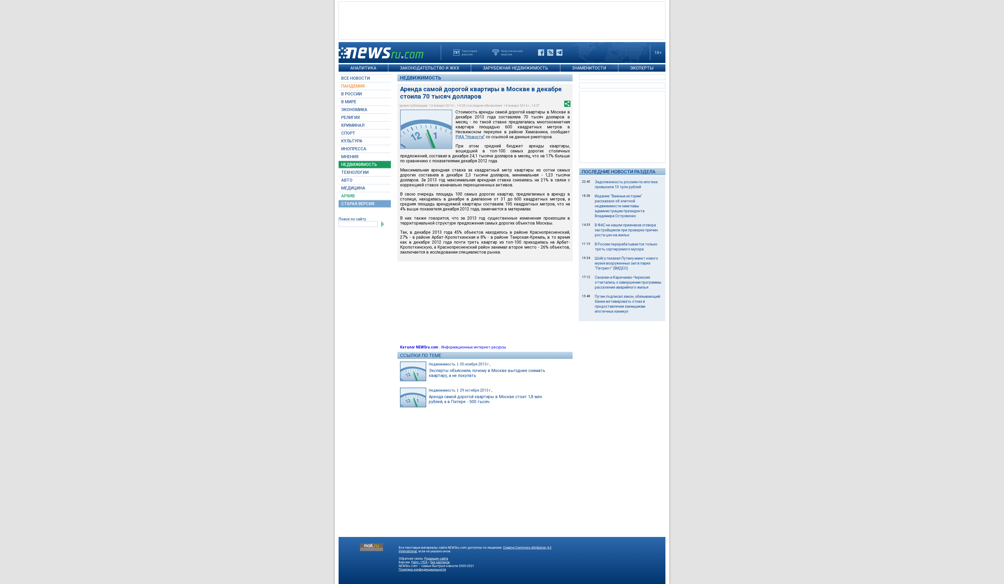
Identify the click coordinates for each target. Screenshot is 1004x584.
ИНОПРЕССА (353, 148)
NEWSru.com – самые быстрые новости (428, 566)
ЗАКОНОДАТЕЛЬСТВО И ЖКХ (429, 68)
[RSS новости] (550, 52)
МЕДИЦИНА (353, 188)
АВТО (346, 180)
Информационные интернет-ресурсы (473, 347)
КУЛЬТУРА (351, 141)
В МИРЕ (348, 101)
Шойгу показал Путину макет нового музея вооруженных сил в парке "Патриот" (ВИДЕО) (626, 263)
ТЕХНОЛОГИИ (355, 172)
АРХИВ (348, 195)
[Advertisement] (502, 20)
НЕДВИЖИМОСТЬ (359, 164)
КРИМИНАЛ (352, 125)
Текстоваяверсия (469, 52)
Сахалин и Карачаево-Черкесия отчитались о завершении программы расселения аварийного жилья (628, 282)
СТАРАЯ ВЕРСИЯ (357, 203)
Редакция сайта (436, 558)
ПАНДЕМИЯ (353, 86)
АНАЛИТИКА (363, 68)
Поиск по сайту (352, 219)
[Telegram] (559, 52)
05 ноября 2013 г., (475, 364)
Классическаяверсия (512, 52)
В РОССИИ (351, 93)
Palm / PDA (419, 562)
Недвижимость (420, 78)
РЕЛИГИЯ (350, 117)
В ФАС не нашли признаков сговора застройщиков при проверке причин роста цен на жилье (626, 230)
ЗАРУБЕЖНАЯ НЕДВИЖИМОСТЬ (515, 68)
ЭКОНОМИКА (354, 109)
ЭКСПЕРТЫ (642, 68)
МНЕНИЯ (349, 156)
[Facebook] (541, 52)
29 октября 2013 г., (476, 390)
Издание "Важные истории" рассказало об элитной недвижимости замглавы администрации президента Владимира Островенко (619, 206)
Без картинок (440, 562)
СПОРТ (348, 133)
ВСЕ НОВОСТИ (355, 78)
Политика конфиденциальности (422, 569)
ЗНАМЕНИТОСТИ (589, 68)
